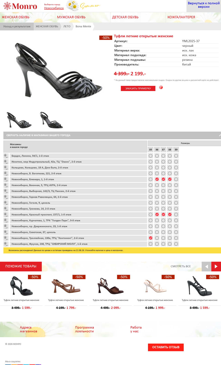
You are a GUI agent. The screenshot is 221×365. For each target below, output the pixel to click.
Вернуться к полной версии (204, 5)
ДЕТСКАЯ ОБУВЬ (125, 17)
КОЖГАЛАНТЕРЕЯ (181, 17)
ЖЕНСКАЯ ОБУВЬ (15, 17)
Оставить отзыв (165, 347)
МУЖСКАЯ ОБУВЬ (71, 17)
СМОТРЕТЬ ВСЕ (181, 266)
